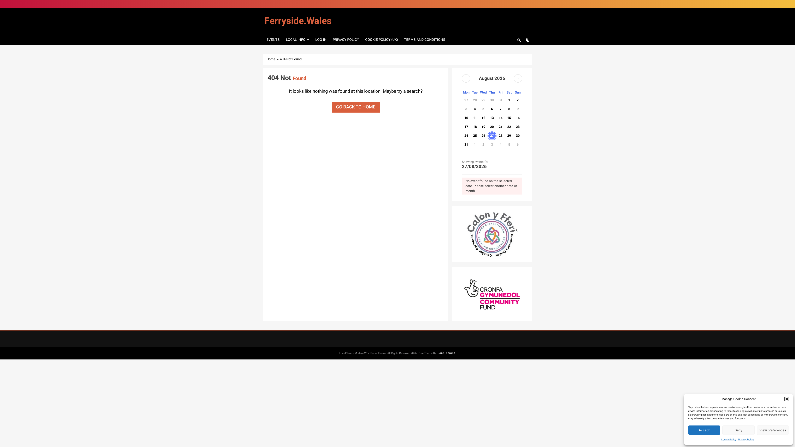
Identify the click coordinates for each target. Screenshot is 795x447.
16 (518, 117)
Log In (320, 40)
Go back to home (356, 107)
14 (500, 117)
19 (483, 126)
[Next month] (518, 78)
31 (466, 144)
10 (466, 117)
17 (466, 126)
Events (273, 40)
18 (475, 126)
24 (466, 135)
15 (509, 117)
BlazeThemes (446, 353)
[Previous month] (466, 78)
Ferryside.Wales (297, 21)
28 (500, 135)
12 (483, 117)
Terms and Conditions (424, 40)
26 (483, 135)
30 (518, 135)
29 (509, 135)
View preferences (772, 430)
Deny (738, 430)
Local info (296, 40)
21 (500, 126)
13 (492, 117)
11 (475, 117)
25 (475, 135)
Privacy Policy (746, 439)
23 (518, 126)
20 (492, 126)
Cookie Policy (728, 439)
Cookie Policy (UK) (381, 40)
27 (492, 135)
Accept (704, 430)
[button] (787, 399)
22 (509, 126)
